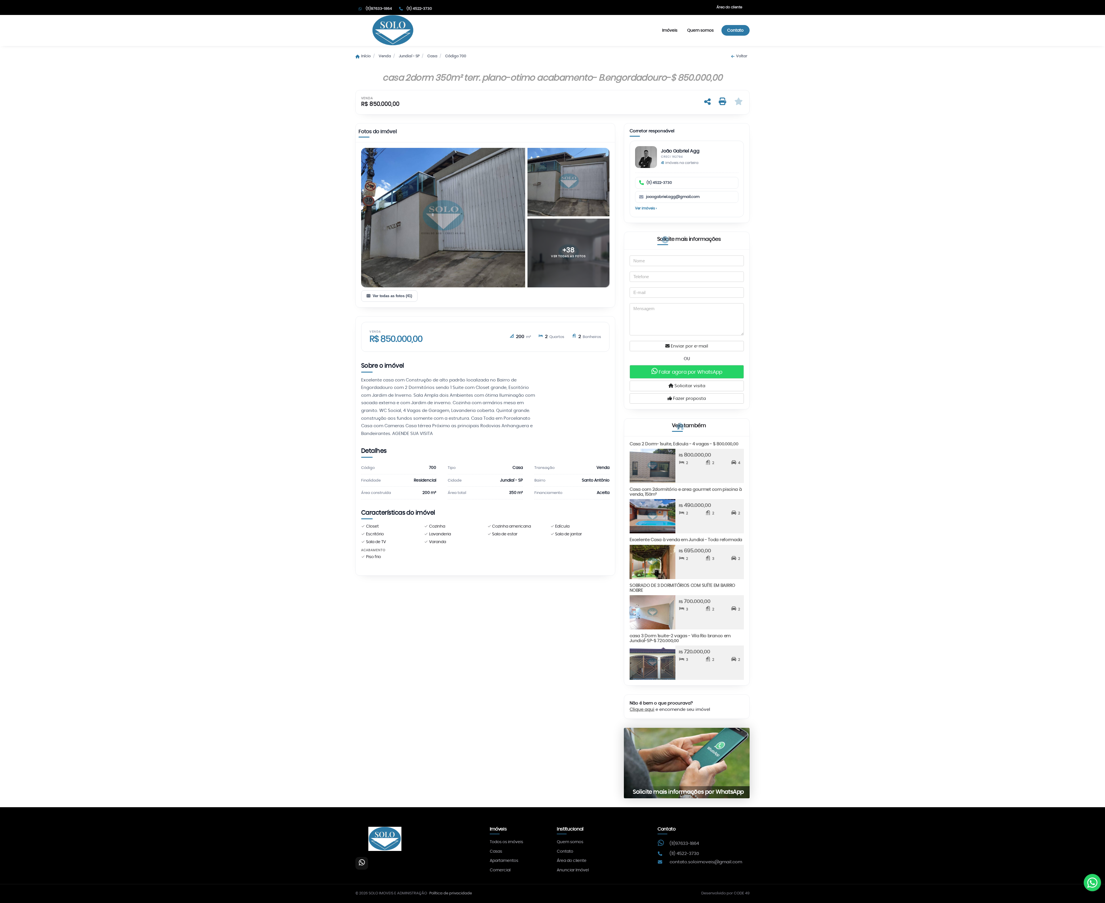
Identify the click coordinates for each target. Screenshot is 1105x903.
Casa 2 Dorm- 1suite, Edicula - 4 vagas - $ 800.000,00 (684, 444)
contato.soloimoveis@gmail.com (706, 862)
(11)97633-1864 (684, 843)
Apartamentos (504, 861)
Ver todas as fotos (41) (392, 296)
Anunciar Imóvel (573, 870)
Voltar (741, 56)
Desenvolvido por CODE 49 (725, 893)
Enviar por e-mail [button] (689, 346)
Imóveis (669, 30)
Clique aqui (642, 709)
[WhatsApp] (361, 863)
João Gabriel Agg (680, 151)
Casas (496, 851)
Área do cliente (729, 7)
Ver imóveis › (646, 208)
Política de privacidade (450, 893)
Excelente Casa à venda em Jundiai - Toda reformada (686, 540)
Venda (385, 56)
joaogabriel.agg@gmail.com (673, 197)
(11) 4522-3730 (659, 183)
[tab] (378, 133)
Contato (735, 30)
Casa (432, 56)
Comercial (500, 870)
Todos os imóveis (506, 842)
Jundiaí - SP (409, 56)
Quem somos (700, 30)
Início (366, 56)
